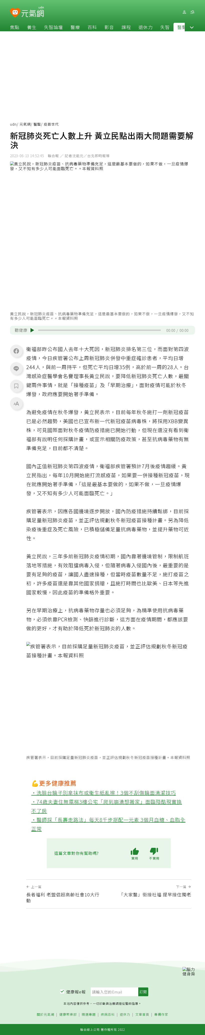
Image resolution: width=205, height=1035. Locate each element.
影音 (109, 27)
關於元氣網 (45, 1014)
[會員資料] (184, 12)
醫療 (75, 27)
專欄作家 (161, 1014)
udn (13, 124)
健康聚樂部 (68, 1014)
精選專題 (89, 1014)
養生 (31, 27)
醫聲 (182, 27)
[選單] (192, 12)
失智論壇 (53, 27)
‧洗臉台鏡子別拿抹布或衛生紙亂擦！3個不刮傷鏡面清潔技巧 (103, 792)
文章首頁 (142, 1014)
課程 (126, 27)
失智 (165, 27)
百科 (92, 27)
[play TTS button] (32, 330)
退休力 (145, 27)
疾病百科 (108, 1014)
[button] (192, 27)
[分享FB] (16, 351)
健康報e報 (76, 991)
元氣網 (25, 124)
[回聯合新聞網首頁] (15, 13)
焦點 (15, 27)
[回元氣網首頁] (33, 12)
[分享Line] (16, 368)
